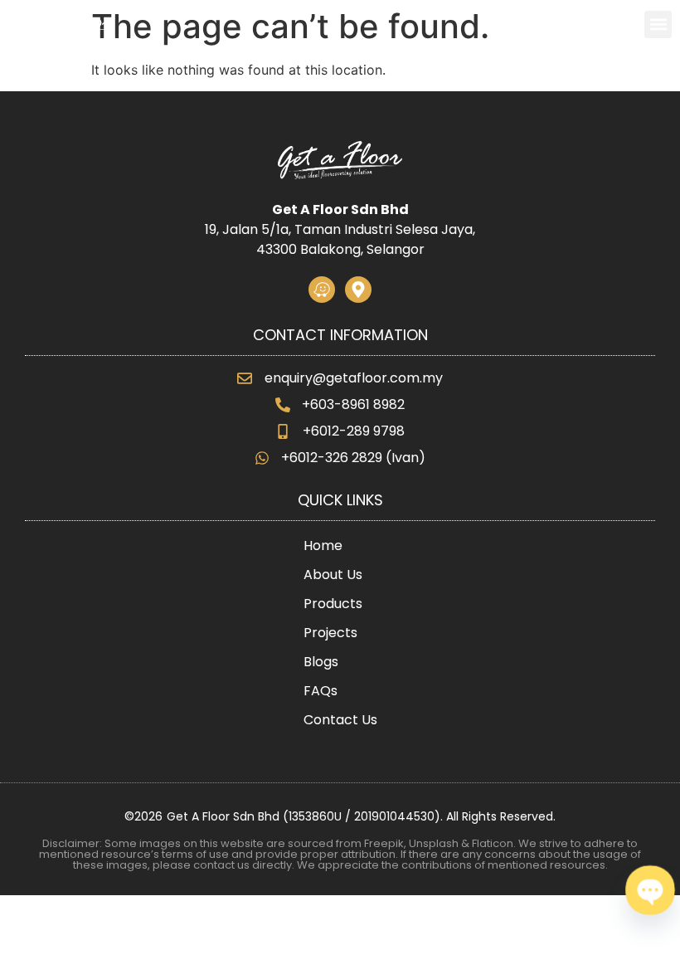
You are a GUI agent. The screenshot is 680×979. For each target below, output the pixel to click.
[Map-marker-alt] (358, 289)
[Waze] (321, 289)
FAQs (321, 690)
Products (333, 603)
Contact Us (340, 719)
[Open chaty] (650, 890)
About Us (333, 574)
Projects (330, 632)
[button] (658, 24)
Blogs (321, 661)
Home (323, 545)
